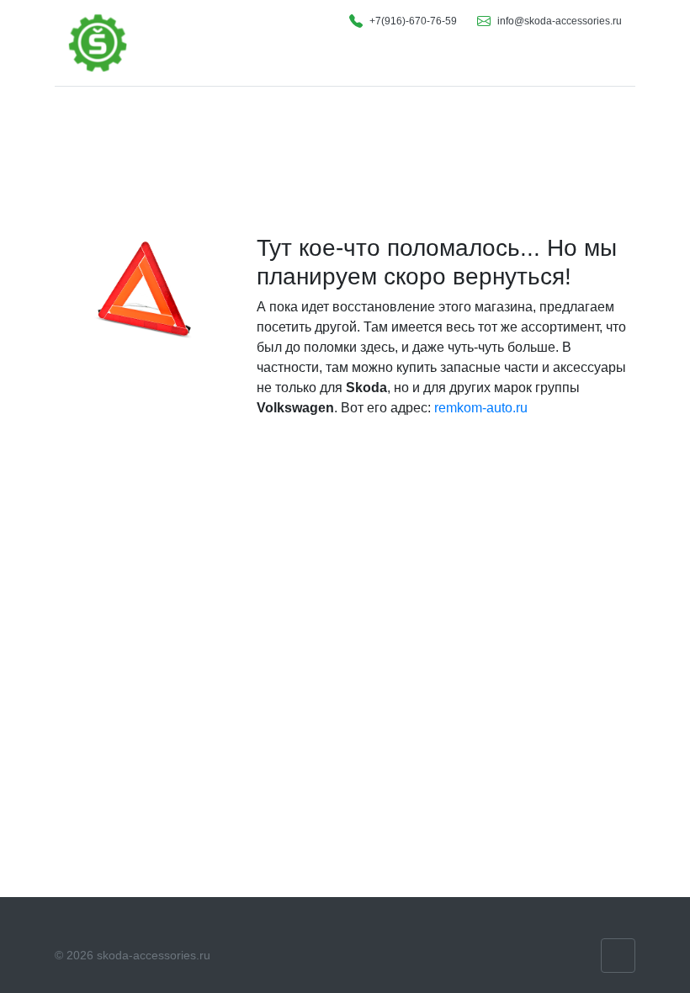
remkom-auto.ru (481, 408)
